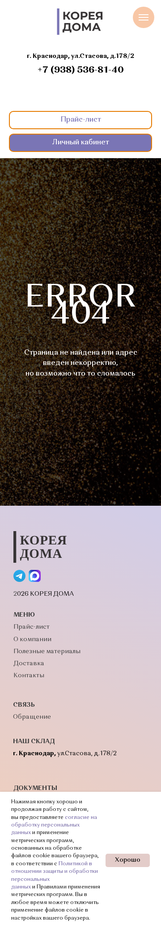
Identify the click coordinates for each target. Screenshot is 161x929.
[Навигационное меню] (143, 17)
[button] (80, 120)
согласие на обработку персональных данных (54, 825)
